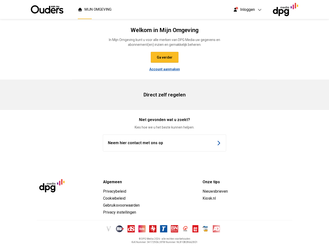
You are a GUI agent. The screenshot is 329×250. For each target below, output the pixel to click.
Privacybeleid (114, 191)
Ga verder (164, 57)
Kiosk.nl (209, 198)
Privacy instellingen (119, 212)
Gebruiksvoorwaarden (121, 205)
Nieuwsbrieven (215, 191)
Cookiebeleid (114, 198)
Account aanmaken (164, 69)
